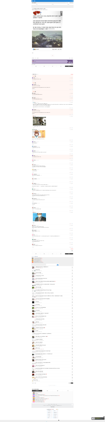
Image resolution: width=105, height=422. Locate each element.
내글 (36, 4)
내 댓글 (52, 4)
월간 (57, 390)
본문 (44, 66)
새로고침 (72, 74)
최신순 (37, 74)
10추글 (68, 4)
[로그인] (71, 1)
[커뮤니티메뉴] (32, 1)
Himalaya (34, 9)
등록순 (35, 74)
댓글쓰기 (69, 66)
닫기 (104, 416)
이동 (34, 89)
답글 (33, 223)
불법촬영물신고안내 (59, 405)
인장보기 (34, 64)
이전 (52, 66)
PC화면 (52, 404)
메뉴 (32, 64)
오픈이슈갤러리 (34, 2)
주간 (47, 390)
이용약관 (44, 405)
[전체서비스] (72, 1)
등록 (72, 250)
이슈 (67, 390)
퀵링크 (54, 404)
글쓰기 (72, 2)
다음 (60, 66)
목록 (35, 66)
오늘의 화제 (37, 390)
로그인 (49, 404)
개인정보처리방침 (48, 405)
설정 (56, 404)
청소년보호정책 (54, 405)
